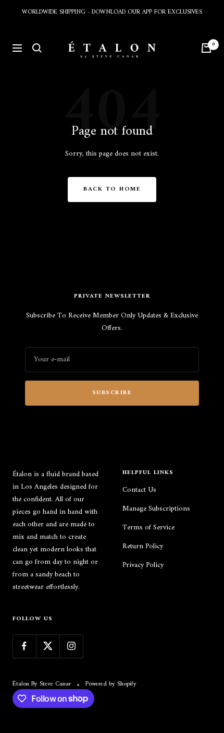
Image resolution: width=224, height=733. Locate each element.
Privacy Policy (143, 565)
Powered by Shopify (110, 684)
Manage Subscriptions (156, 509)
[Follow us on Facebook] (24, 646)
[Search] (37, 48)
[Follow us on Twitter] (47, 646)
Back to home (112, 189)
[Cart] (206, 48)
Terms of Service (148, 528)
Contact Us (139, 490)
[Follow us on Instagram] (71, 646)
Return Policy (142, 546)
